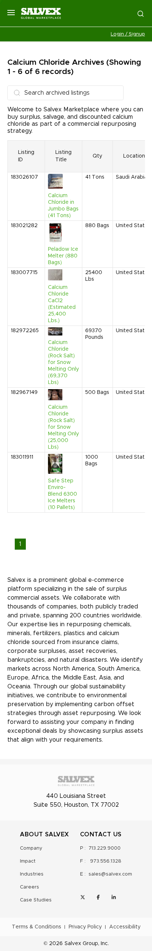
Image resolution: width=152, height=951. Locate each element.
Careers (29, 887)
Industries (32, 874)
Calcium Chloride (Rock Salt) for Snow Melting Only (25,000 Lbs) (63, 427)
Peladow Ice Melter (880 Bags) (63, 256)
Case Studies (36, 900)
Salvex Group (81, 943)
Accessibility (125, 927)
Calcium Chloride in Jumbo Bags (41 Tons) (63, 205)
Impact (27, 861)
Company (31, 848)
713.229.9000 (105, 848)
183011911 (22, 457)
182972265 (25, 330)
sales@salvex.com (110, 874)
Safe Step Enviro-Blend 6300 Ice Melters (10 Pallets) (62, 494)
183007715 (24, 272)
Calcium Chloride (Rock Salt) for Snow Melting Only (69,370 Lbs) (63, 362)
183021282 (24, 225)
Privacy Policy (85, 927)
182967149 (24, 392)
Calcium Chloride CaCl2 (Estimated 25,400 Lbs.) (62, 304)
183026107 (24, 177)
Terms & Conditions (36, 927)
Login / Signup (128, 34)
